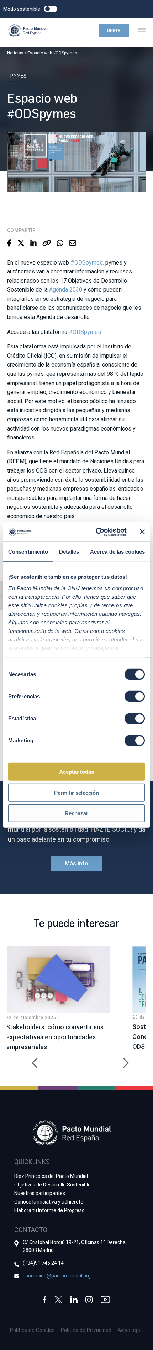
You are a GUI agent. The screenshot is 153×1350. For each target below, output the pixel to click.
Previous (32, 1059)
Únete (113, 30)
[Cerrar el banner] (142, 531)
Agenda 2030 (65, 289)
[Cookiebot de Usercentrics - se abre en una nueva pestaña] (96, 532)
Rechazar (76, 813)
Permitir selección (76, 792)
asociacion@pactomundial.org (57, 1276)
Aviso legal (130, 1330)
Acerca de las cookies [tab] (117, 552)
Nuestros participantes (39, 1193)
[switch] (135, 696)
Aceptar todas (76, 772)
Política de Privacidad (86, 1330)
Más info (76, 863)
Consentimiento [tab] (28, 552)
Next (121, 1059)
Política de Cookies (32, 1330)
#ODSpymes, (87, 262)
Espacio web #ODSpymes (52, 52)
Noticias (15, 52)
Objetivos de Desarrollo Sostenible (52, 1185)
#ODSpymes (85, 332)
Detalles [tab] (69, 552)
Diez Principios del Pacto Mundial (51, 1176)
